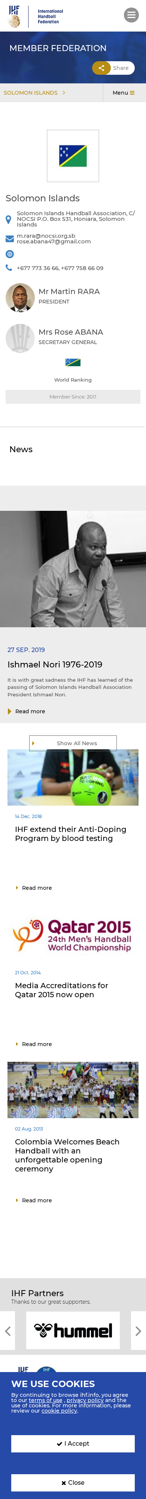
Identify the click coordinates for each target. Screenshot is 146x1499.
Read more (30, 711)
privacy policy (85, 1400)
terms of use (46, 1400)
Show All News (77, 743)
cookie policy (59, 1410)
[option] (73, 1329)
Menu (120, 92)
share (121, 68)
